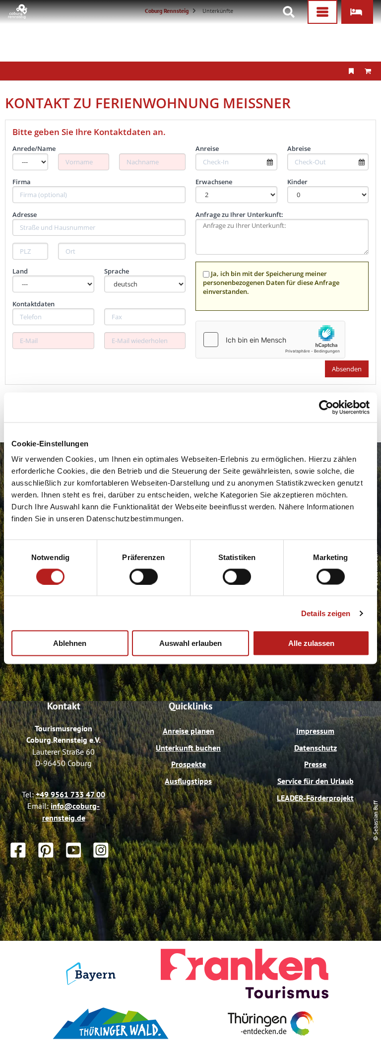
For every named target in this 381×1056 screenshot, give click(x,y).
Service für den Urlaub (315, 781)
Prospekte (188, 764)
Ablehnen (69, 643)
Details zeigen (325, 613)
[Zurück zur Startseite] (18, 16)
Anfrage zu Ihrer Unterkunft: (239, 214)
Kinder (297, 181)
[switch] (143, 576)
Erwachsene (213, 181)
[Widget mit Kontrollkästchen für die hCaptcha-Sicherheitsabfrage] (270, 339)
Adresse (24, 214)
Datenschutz (315, 748)
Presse (315, 764)
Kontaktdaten (33, 303)
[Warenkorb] (367, 71)
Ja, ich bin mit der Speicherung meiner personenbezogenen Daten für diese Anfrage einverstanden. (271, 282)
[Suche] (289, 12)
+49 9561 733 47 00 (70, 794)
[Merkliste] (351, 71)
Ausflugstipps (188, 781)
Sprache (116, 271)
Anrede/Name (34, 148)
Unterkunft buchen (188, 748)
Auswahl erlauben (190, 643)
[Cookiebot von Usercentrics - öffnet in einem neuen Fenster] (326, 407)
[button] (357, 12)
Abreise (299, 148)
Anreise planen (188, 731)
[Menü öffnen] (322, 12)
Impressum (315, 731)
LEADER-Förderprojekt (315, 798)
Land (20, 271)
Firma (21, 181)
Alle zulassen (311, 643)
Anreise (207, 148)
